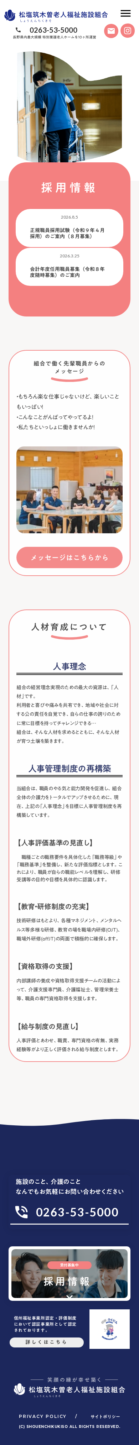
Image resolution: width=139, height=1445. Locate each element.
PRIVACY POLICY (43, 1416)
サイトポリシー (105, 1417)
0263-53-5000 (53, 30)
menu (125, 13)
